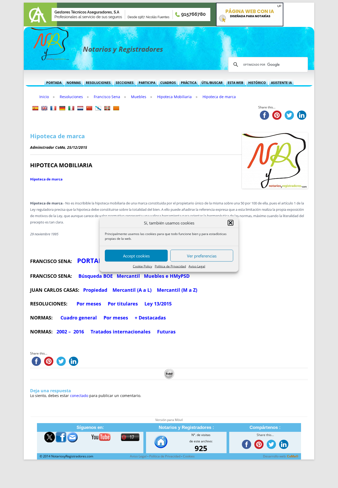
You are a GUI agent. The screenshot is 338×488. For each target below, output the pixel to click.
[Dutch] (80, 108)
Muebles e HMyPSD (167, 276)
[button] (230, 223)
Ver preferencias (202, 255)
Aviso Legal (197, 266)
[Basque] (107, 108)
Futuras (166, 331)
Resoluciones (98, 82)
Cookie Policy (142, 266)
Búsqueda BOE (95, 276)
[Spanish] (35, 108)
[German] (62, 108)
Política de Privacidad (170, 266)
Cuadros (168, 82)
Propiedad (95, 290)
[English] (44, 108)
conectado (79, 395)
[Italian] (71, 108)
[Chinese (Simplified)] (89, 108)
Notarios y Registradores (123, 49)
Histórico (257, 82)
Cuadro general (78, 317)
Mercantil (128, 276)
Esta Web (235, 82)
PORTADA (92, 260)
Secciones (125, 82)
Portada (54, 82)
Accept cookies (136, 255)
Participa (147, 82)
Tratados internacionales (121, 331)
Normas (74, 82)
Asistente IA (281, 82)
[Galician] (98, 108)
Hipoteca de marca (46, 179)
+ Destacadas (150, 317)
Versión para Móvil (169, 420)
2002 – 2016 (70, 331)
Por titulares (123, 303)
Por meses (89, 303)
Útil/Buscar (212, 82)
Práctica (188, 82)
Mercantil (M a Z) (177, 290)
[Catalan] (116, 108)
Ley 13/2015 (158, 303)
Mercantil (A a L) (132, 290)
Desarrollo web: (280, 456)
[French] (53, 108)
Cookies (189, 456)
